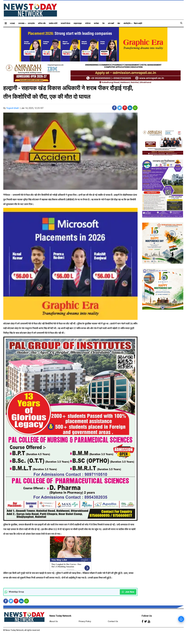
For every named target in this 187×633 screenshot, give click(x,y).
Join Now (129, 592)
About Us (53, 621)
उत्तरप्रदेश (31, 23)
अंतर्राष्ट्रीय (126, 23)
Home (12, 23)
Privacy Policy (85, 621)
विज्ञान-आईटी (138, 23)
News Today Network (60, 615)
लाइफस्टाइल (78, 23)
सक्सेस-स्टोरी (53, 23)
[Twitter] (145, 621)
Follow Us (147, 615)
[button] (6, 23)
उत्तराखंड (21, 23)
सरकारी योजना (65, 23)
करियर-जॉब (41, 23)
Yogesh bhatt (12, 108)
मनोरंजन (87, 23)
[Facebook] (142, 621)
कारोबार (96, 23)
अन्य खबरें (111, 23)
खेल (118, 23)
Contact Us (113, 621)
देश (103, 23)
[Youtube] (149, 621)
